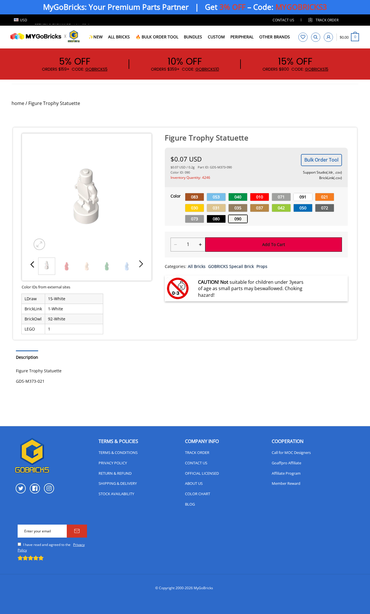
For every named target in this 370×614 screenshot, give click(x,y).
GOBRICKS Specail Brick (231, 266)
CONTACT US (283, 20)
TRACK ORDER (197, 452)
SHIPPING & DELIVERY (118, 483)
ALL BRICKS (119, 37)
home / (19, 103)
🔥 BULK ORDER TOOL (157, 37)
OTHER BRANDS (274, 37)
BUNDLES (193, 37)
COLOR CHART (197, 493)
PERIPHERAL (242, 37)
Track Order (327, 20)
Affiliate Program (286, 473)
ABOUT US (194, 483)
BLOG (190, 504)
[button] (32, 264)
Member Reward (286, 483)
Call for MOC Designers (291, 452)
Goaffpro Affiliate (286, 462)
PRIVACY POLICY (113, 462)
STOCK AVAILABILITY (116, 493)
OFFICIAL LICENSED (202, 473)
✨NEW (95, 37)
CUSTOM (216, 37)
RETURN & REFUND (115, 473)
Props (261, 266)
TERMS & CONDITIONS (118, 452)
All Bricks (197, 266)
